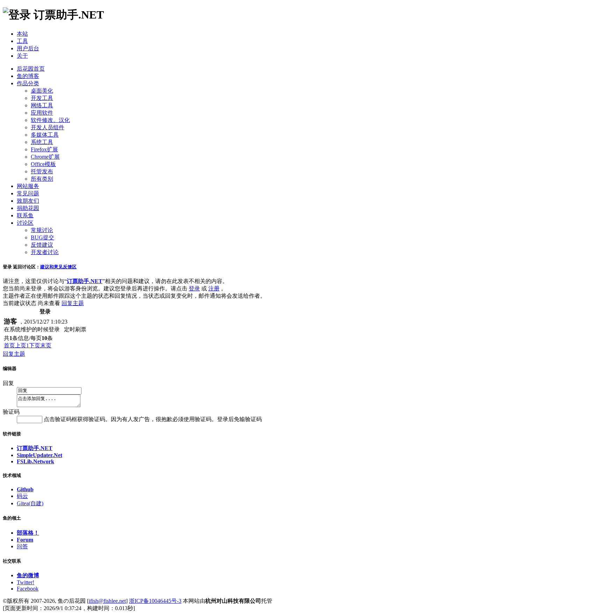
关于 (22, 56)
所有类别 (42, 179)
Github (25, 489)
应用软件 (42, 113)
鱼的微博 (28, 575)
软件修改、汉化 (50, 120)
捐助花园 (28, 208)
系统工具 (42, 142)
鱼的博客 (28, 76)
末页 (45, 345)
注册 (214, 288)
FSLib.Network (35, 461)
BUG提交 (42, 237)
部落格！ (28, 533)
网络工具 (42, 105)
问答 (22, 546)
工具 (22, 41)
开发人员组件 (47, 127)
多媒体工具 (45, 135)
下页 (34, 345)
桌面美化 (42, 91)
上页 (20, 345)
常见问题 (28, 193)
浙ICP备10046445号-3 (155, 601)
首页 (9, 345)
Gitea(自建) (30, 503)
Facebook (27, 589)
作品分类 (28, 83)
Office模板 (43, 164)
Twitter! (25, 582)
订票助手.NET (34, 448)
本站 (22, 34)
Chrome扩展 (45, 157)
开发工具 (42, 98)
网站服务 (28, 186)
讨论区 (25, 223)
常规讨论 (42, 230)
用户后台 (28, 48)
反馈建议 (42, 245)
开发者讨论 (45, 252)
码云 (22, 496)
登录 (194, 288)
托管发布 (42, 171)
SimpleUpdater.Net (39, 455)
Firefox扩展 (44, 149)
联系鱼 (25, 215)
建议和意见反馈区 (58, 266)
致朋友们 (28, 201)
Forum (25, 540)
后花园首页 (31, 69)
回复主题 (73, 303)
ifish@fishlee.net (107, 601)
